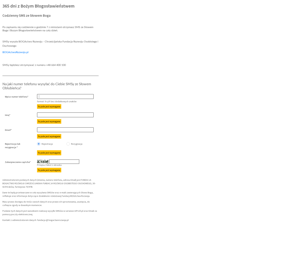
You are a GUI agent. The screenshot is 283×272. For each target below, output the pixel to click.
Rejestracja (47, 143)
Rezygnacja (76, 143)
